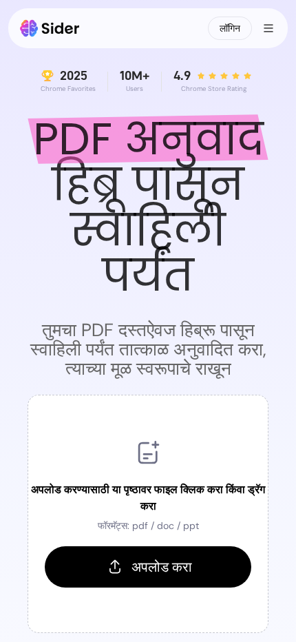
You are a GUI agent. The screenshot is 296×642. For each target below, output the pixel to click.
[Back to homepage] (50, 28)
